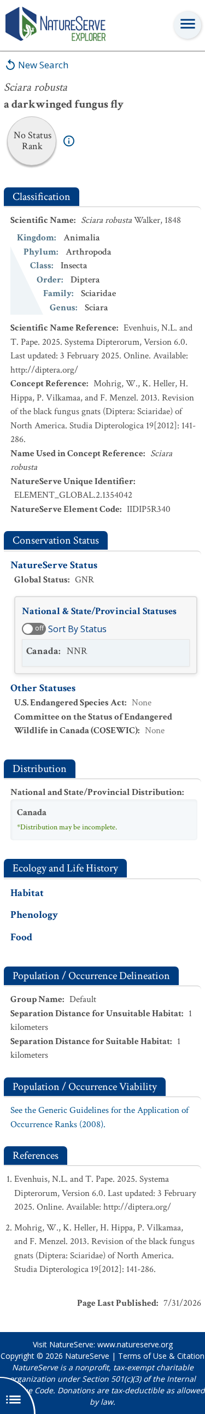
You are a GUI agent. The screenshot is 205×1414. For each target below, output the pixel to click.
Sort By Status (77, 629)
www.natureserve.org (135, 1344)
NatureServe (87, 1356)
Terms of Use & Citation (161, 1356)
